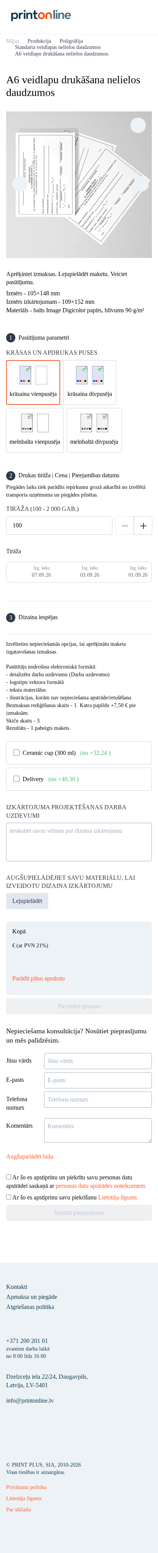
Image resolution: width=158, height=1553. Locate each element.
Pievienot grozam (79, 1006)
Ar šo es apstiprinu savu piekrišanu (74, 1197)
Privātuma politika (26, 1487)
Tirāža (13, 551)
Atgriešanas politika (30, 1307)
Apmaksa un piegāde (31, 1297)
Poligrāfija (71, 41)
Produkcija (39, 41)
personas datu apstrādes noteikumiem (100, 1185)
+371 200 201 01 (27, 1340)
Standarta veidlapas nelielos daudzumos (57, 47)
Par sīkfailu (18, 1510)
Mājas (12, 41)
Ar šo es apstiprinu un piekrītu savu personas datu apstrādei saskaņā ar (75, 1181)
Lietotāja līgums (117, 1197)
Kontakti (16, 1286)
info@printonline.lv (30, 1400)
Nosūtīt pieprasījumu (79, 1212)
